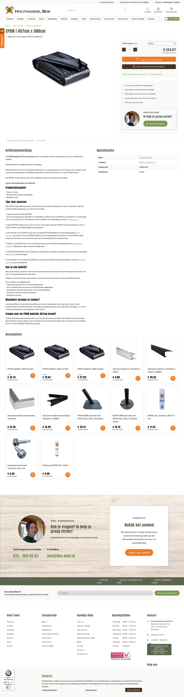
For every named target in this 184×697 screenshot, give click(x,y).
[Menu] (12, 670)
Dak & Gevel (46, 638)
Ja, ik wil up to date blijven (167, 593)
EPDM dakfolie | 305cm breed (20, 369)
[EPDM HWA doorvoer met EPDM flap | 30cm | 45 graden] (92, 399)
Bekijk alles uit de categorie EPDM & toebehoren (25, 37)
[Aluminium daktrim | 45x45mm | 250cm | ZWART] (162, 352)
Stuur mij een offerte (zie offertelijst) (151, 67)
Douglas (20, 19)
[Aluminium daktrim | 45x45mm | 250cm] (127, 352)
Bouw (41, 19)
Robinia (64, 19)
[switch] (8, 687)
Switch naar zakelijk (139, 552)
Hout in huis (123, 19)
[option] (61, 69)
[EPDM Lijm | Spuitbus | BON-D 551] (162, 399)
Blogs (79, 642)
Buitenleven (52, 19)
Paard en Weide (138, 19)
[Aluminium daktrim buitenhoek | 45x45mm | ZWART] (57, 399)
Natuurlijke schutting (50, 634)
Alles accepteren (133, 690)
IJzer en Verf (109, 19)
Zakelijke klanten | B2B (86, 638)
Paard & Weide (48, 646)
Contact (151, 19)
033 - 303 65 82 (25, 556)
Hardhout (31, 19)
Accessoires (41, 140)
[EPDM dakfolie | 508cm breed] (92, 352)
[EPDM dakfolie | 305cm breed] (22, 352)
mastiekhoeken (72, 219)
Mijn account (82, 630)
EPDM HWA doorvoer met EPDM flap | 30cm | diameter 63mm (125, 418)
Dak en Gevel (95, 19)
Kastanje (74, 19)
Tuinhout (9, 19)
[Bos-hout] (27, 10)
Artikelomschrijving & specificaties (20, 140)
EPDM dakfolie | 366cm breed (55, 369)
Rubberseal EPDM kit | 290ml (55, 465)
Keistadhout (46, 626)
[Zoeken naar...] (125, 10)
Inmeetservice (82, 654)
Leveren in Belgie (83, 626)
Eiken (84, 19)
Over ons (80, 622)
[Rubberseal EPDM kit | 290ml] (57, 449)
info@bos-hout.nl (61, 556)
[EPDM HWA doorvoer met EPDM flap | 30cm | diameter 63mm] (127, 399)
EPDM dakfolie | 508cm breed (90, 369)
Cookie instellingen (49, 690)
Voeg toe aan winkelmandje (151, 60)
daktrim (12, 254)
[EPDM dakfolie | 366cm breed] (57, 352)
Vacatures (81, 650)
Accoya (10, 646)
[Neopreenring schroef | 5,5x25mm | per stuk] (22, 449)
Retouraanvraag (83, 634)
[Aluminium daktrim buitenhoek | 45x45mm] (22, 399)
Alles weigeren (91, 690)
